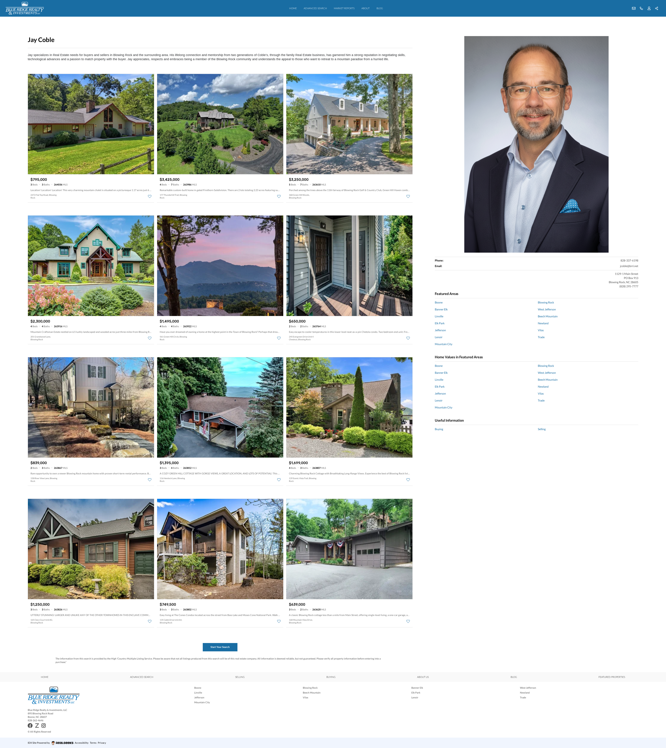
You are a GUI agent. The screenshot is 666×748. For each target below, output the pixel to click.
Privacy (102, 742)
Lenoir (438, 337)
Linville (439, 316)
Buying (439, 429)
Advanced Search (315, 8)
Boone (439, 302)
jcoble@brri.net (629, 266)
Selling (542, 429)
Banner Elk (441, 309)
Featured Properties (612, 676)
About (365, 8)
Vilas (541, 330)
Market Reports (344, 8)
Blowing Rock (546, 302)
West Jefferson (547, 309)
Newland (543, 323)
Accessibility (81, 742)
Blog (380, 8)
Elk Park (440, 323)
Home (293, 8)
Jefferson (440, 330)
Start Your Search (220, 646)
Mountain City (443, 344)
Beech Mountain (548, 316)
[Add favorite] (150, 196)
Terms (93, 742)
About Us (423, 676)
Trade (541, 337)
